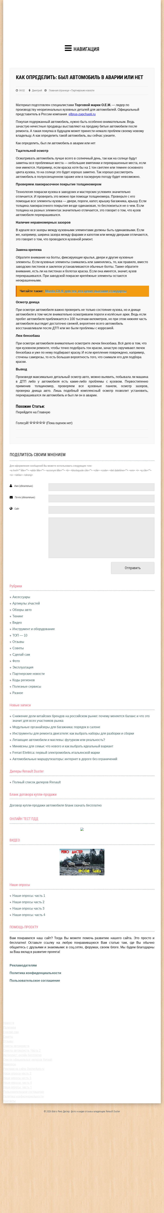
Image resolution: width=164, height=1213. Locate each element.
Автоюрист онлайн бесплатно (22, 1055)
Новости (8, 1023)
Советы (18, 648)
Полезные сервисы (26, 686)
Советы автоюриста (16, 1046)
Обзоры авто (22, 609)
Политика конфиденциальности (35, 973)
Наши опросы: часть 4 (28, 915)
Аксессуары (21, 597)
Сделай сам (21, 654)
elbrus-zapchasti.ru (82, 114)
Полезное (9, 1027)
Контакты (9, 1101)
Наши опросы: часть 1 (28, 895)
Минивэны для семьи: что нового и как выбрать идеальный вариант (62, 746)
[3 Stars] (37, 422)
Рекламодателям (23, 965)
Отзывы (18, 641)
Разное (17, 693)
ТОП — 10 (19, 635)
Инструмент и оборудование (33, 629)
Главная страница (59, 90)
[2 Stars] (34, 422)
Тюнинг (17, 616)
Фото (16, 661)
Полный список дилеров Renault (36, 782)
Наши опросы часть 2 (28, 902)
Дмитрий (37, 90)
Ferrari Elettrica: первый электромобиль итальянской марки (56, 752)
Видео (17, 622)
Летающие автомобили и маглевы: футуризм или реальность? (58, 740)
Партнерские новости (82, 90)
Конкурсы (9, 1064)
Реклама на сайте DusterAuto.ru (23, 1069)
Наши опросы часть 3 (28, 908)
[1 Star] (31, 422)
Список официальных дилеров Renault (27, 1060)
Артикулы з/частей (26, 603)
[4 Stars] (40, 422)
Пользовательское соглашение (35, 980)
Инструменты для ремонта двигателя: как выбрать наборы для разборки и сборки (73, 733)
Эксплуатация (22, 667)
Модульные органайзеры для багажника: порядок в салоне (56, 727)
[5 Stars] (43, 422)
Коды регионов (23, 680)
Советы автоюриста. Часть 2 (22, 1050)
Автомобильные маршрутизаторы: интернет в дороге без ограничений (64, 759)
